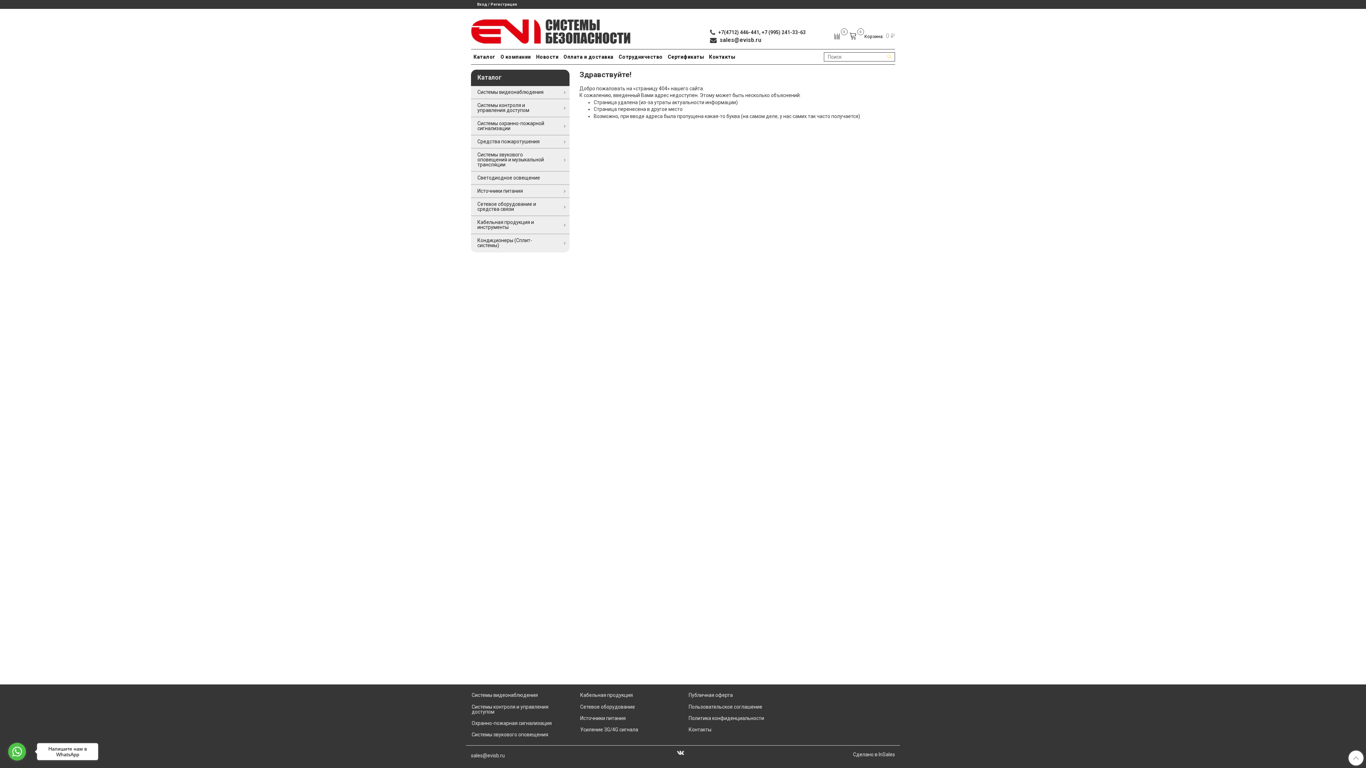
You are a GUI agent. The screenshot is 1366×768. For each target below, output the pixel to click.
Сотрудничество (641, 57)
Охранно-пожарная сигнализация (512, 723)
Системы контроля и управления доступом (503, 107)
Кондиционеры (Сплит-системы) (504, 243)
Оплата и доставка (588, 57)
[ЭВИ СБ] (551, 30)
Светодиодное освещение (508, 178)
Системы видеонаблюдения (510, 92)
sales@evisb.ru (488, 755)
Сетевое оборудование (607, 707)
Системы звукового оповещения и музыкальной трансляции (510, 159)
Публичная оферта (711, 695)
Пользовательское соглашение (725, 707)
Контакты (722, 57)
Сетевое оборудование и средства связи (506, 206)
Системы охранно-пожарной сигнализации (510, 126)
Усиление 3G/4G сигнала (609, 729)
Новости (547, 57)
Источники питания (500, 191)
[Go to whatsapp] (17, 752)
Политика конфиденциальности (726, 718)
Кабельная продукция (606, 695)
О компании (516, 57)
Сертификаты (686, 57)
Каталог (484, 57)
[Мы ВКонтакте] (680, 752)
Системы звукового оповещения (510, 734)
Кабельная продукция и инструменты (505, 224)
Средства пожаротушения (508, 141)
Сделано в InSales (874, 754)
